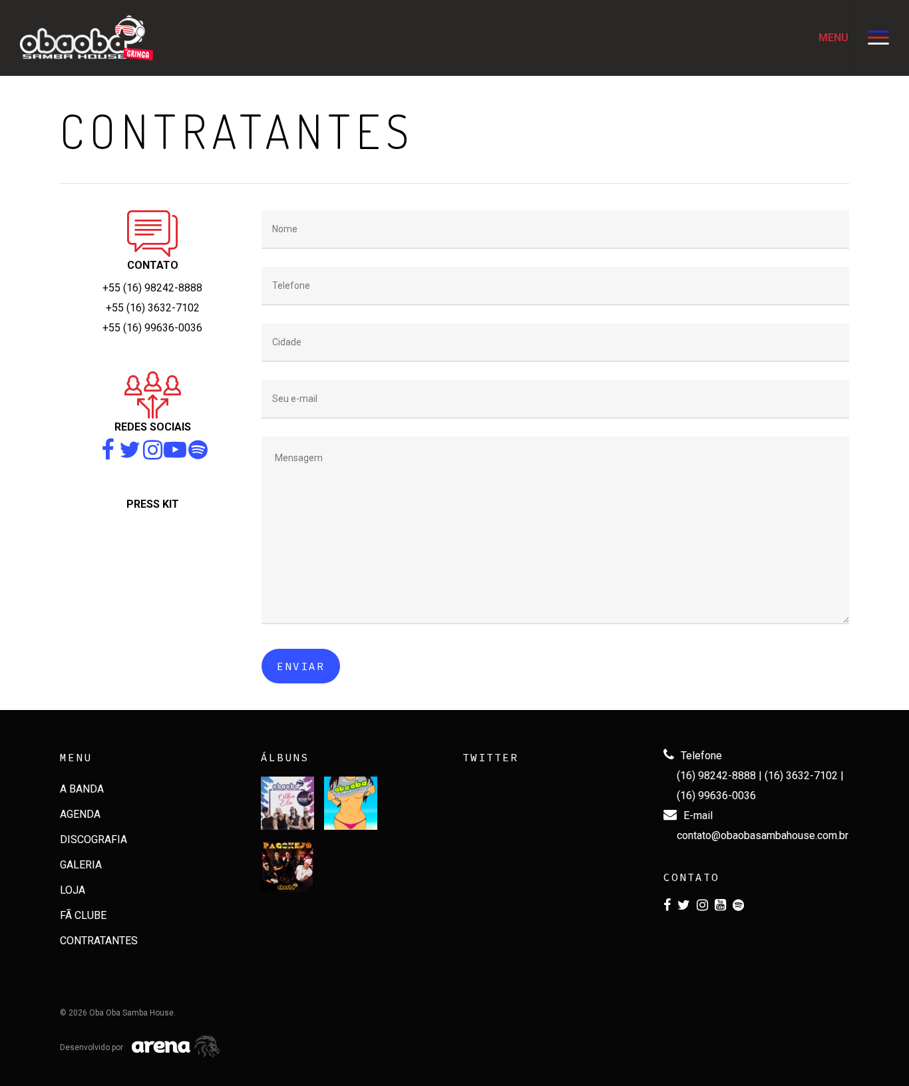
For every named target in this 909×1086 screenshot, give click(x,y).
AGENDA (80, 814)
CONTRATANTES (99, 940)
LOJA (72, 890)
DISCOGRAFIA (93, 839)
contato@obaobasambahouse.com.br (762, 835)
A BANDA (82, 789)
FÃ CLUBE (83, 915)
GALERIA (81, 864)
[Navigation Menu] (878, 38)
